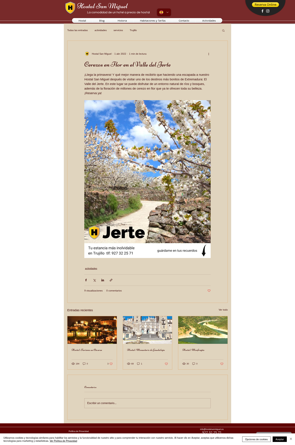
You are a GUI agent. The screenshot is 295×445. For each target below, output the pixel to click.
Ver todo (223, 309)
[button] (223, 30)
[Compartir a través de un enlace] (111, 280)
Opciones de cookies (256, 439)
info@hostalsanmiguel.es (212, 429)
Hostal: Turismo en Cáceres (87, 350)
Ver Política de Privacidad (63, 440)
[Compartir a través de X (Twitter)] (94, 280)
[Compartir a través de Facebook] (86, 280)
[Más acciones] (209, 54)
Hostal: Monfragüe (193, 350)
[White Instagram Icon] (268, 11)
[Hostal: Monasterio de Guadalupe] (147, 330)
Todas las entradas (77, 30)
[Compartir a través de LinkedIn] (102, 280)
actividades (101, 30)
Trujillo (133, 30)
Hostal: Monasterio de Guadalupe (146, 350)
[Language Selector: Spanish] (164, 12)
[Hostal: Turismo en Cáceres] (92, 330)
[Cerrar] (291, 439)
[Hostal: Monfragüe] (203, 330)
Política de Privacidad (79, 431)
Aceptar (280, 439)
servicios (118, 30)
